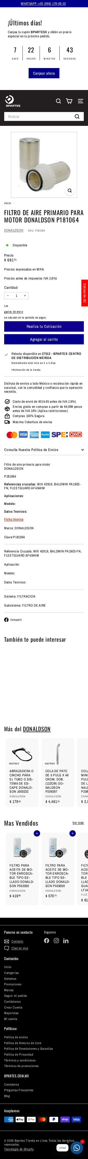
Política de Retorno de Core (23, 1043)
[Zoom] (69, 190)
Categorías (11, 973)
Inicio (8, 203)
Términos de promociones (21, 1066)
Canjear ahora (44, 73)
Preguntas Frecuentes (18, 1090)
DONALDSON (13, 230)
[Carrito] (69, 101)
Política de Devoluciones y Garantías (28, 1049)
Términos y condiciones (19, 1060)
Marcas (9, 990)
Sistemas (10, 979)
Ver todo (78, 823)
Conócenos (11, 1084)
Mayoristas (11, 1013)
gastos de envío (13, 311)
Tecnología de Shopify (19, 1149)
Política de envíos (16, 1037)
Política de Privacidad (18, 1054)
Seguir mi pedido (15, 996)
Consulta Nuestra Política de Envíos (31, 449)
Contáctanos (12, 1001)
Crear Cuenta (13, 1007)
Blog (7, 1096)
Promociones (13, 984)
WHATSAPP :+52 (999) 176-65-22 (43, 3)
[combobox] (44, 116)
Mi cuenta (10, 1019)
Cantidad (11, 287)
